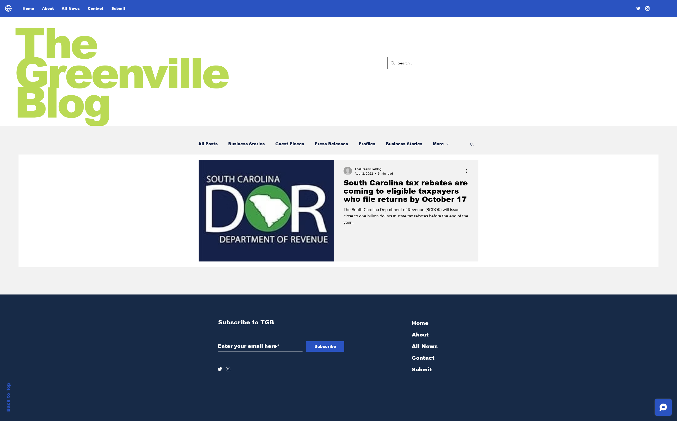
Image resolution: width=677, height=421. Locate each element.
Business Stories (246, 144)
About (420, 335)
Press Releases (331, 144)
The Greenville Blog (121, 73)
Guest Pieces (289, 144)
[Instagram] (647, 8)
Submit (422, 369)
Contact (423, 358)
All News (425, 346)
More (438, 144)
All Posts (208, 144)
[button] (471, 144)
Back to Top (8, 397)
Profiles (367, 144)
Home (420, 323)
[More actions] (468, 171)
